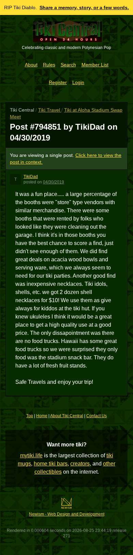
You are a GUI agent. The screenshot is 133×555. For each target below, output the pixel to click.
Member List (95, 64)
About (31, 64)
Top (29, 415)
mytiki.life (31, 455)
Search (68, 64)
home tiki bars (51, 464)
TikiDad (31, 176)
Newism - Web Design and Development (66, 514)
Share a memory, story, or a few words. (84, 7)
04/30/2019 (53, 182)
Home (41, 415)
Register (58, 82)
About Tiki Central (66, 415)
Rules (49, 64)
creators (80, 464)
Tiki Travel (49, 110)
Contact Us (96, 415)
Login (78, 82)
